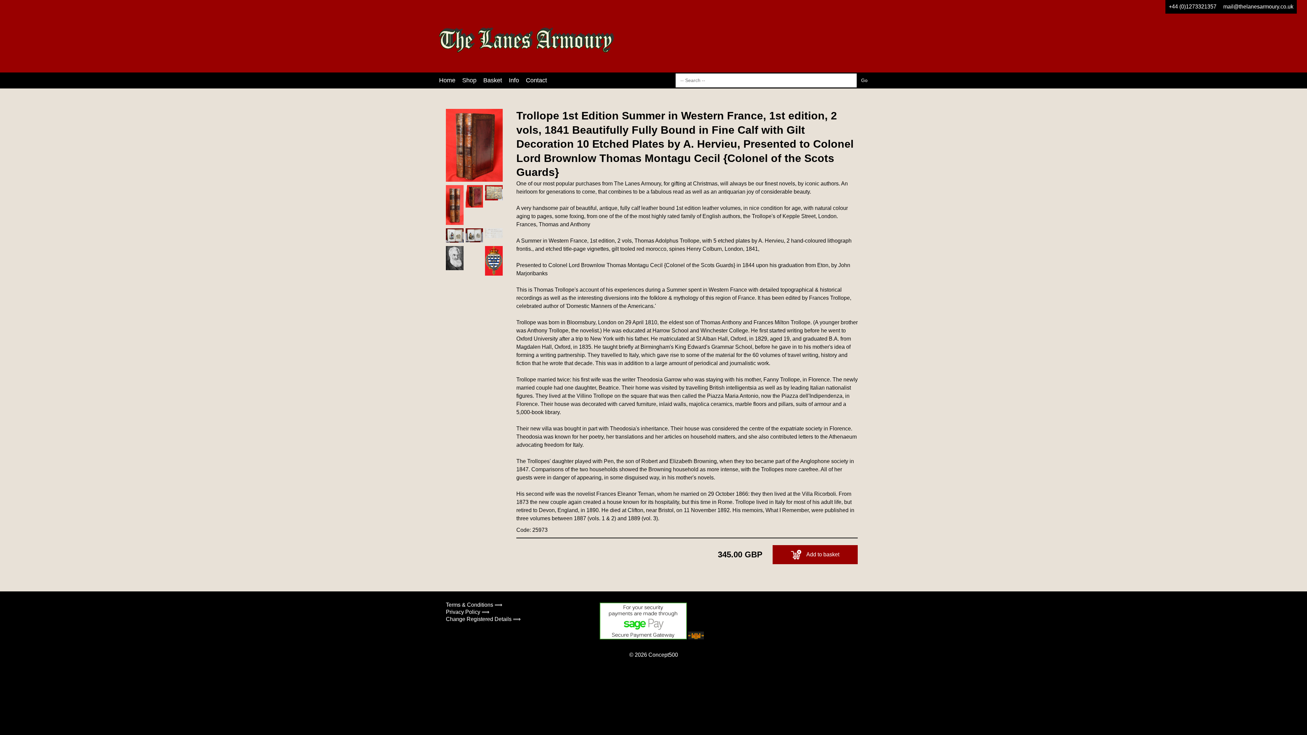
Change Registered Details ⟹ (483, 619)
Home (447, 80)
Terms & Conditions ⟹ (474, 605)
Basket (492, 80)
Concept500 (663, 655)
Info (514, 80)
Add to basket (822, 554)
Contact (536, 80)
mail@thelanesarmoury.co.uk (1258, 7)
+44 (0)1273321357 (1192, 7)
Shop (469, 80)
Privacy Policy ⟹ (467, 612)
